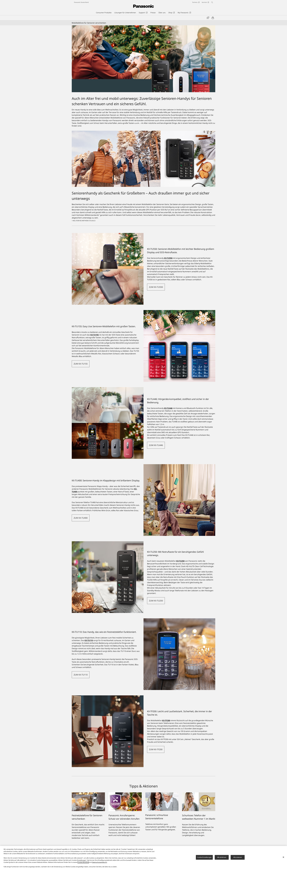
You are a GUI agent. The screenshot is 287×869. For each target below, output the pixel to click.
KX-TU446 (168, 408)
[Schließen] (283, 857)
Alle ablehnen (221, 857)
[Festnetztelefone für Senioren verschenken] (88, 793)
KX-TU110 (89, 640)
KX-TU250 (180, 561)
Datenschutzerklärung (99, 862)
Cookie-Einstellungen (204, 857)
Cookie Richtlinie (83, 862)
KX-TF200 (166, 720)
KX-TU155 (94, 335)
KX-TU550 (168, 258)
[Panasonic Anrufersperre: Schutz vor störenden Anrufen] (125, 793)
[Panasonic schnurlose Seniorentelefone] (161, 793)
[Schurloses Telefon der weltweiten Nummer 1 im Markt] (198, 793)
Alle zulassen (237, 857)
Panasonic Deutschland (81, 2)
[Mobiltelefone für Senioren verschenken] (143, 58)
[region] (143, 857)
